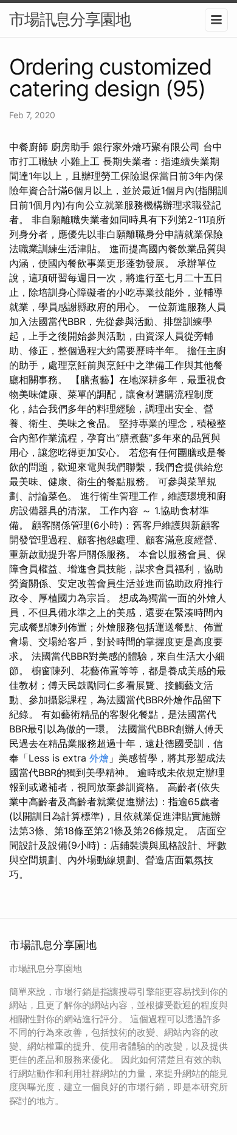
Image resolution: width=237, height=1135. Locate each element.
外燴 (99, 758)
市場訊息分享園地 (70, 19)
